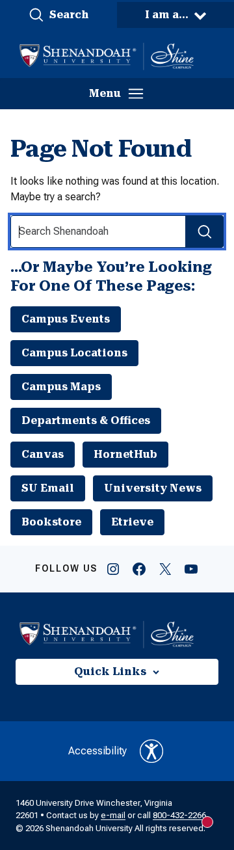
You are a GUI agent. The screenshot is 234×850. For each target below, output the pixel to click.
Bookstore (51, 522)
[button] (58, 15)
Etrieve (132, 522)
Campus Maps (61, 386)
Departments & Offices (85, 420)
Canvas (42, 454)
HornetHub (125, 454)
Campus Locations (74, 353)
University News (153, 488)
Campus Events (65, 319)
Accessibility (97, 751)
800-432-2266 (179, 815)
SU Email (47, 488)
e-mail (113, 815)
